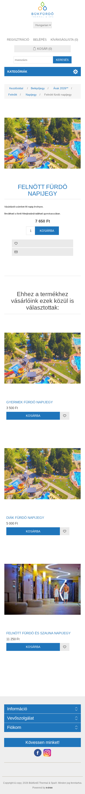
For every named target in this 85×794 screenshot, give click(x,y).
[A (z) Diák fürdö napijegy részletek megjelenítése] (42, 473)
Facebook (38, 752)
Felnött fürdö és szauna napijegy (38, 633)
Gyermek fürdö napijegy (29, 402)
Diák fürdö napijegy (25, 518)
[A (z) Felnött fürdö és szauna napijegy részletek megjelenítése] (42, 589)
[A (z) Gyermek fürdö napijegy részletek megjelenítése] (42, 358)
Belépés (40, 39)
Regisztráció (18, 39)
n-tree (49, 787)
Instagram (47, 752)
